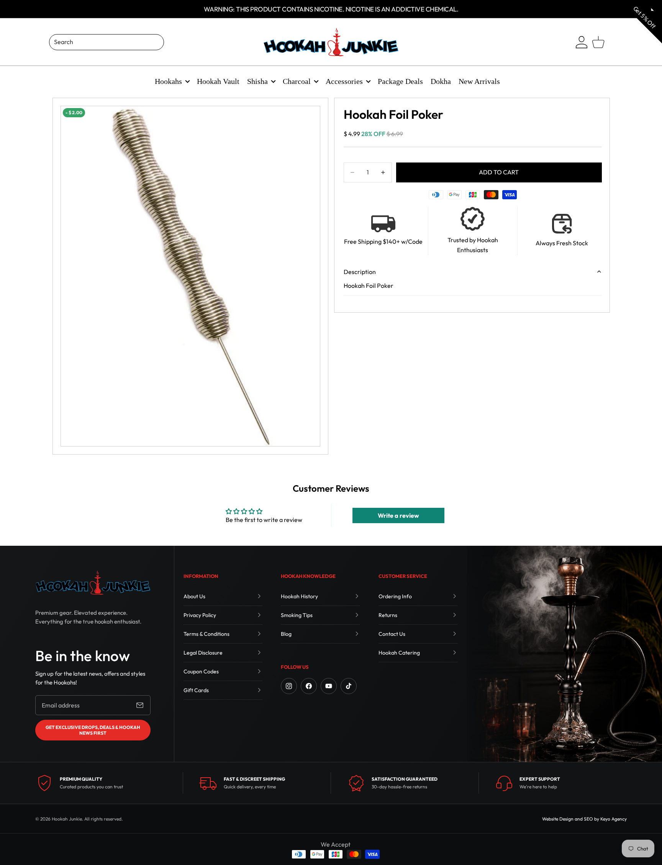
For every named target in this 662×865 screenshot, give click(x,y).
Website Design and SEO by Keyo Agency (584, 819)
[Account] (581, 42)
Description (360, 272)
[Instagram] (289, 686)
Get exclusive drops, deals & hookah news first (93, 730)
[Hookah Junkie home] (92, 582)
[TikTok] (349, 686)
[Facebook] (309, 686)
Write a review (398, 515)
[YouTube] (329, 686)
